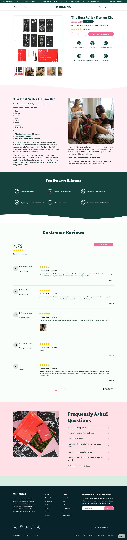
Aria (16, 111)
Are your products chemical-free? (81, 433)
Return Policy (67, 508)
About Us (65, 498)
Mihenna (20, 536)
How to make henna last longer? (80, 452)
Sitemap (77, 535)
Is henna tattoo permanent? (79, 427)
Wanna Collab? (67, 515)
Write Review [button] (103, 244)
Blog (64, 501)
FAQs (64, 505)
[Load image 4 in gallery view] (51, 71)
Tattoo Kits (48, 505)
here (88, 466)
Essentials (48, 512)
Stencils (47, 508)
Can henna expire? (75, 438)
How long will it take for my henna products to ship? (86, 445)
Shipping (65, 512)
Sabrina (17, 125)
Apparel (47, 515)
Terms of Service (88, 535)
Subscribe (108, 508)
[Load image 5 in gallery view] (62, 71)
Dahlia (17, 113)
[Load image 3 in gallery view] (41, 71)
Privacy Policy (100, 535)
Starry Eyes (19, 127)
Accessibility (110, 535)
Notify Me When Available (101, 34)
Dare (17, 115)
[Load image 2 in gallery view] (30, 71)
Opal (16, 118)
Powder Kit (48, 501)
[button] (16, 7)
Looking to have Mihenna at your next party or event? (86, 458)
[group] (22, 247)
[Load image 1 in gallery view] (19, 71)
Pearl (17, 122)
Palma (17, 120)
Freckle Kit (48, 498)
